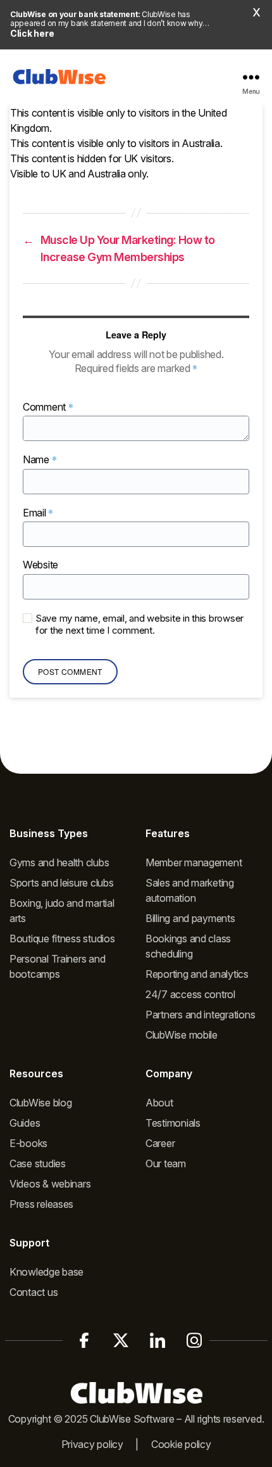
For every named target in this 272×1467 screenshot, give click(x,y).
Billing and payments (190, 918)
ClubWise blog (40, 1102)
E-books (28, 1143)
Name (39, 460)
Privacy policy (92, 1444)
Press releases (41, 1204)
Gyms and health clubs (59, 862)
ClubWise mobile (181, 1034)
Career (160, 1143)
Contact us (33, 1292)
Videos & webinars (49, 1183)
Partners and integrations (200, 1014)
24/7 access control (190, 994)
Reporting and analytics (197, 974)
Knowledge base (46, 1271)
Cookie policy (181, 1444)
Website (40, 565)
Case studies (37, 1163)
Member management (193, 862)
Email (38, 513)
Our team (165, 1163)
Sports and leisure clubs (61, 882)
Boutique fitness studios (62, 938)
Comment (48, 407)
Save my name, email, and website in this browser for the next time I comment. (139, 624)
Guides (24, 1123)
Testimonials (173, 1123)
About (159, 1102)
